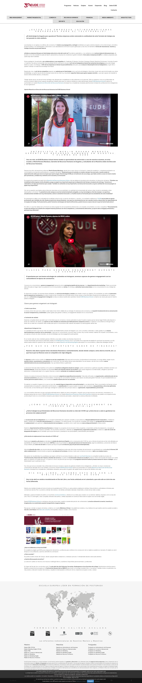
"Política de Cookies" (81, 681)
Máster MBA (27, 650)
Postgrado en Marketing (94, 650)
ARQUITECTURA (126, 17)
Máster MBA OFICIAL (29, 647)
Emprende (98, 5)
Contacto (114, 10)
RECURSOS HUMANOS (71, 17)
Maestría (68, 394)
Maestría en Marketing (62, 650)
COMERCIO (52, 17)
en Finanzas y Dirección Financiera (81, 394)
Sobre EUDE (113, 5)
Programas (67, 5)
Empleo (83, 5)
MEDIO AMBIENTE (107, 17)
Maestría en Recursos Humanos (64, 654)
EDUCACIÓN (80, 21)
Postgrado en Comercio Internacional (98, 649)
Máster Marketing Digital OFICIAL (32, 649)
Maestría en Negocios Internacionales (66, 649)
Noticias (76, 5)
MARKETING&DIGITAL (34, 17)
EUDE (99, 198)
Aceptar (90, 681)
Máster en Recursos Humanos (32, 657)
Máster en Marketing (29, 654)
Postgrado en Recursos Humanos (97, 654)
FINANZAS (89, 17)
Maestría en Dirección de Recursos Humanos (51, 83)
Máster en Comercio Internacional (33, 652)
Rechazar (97, 681)
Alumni (90, 5)
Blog (105, 5)
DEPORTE (62, 21)
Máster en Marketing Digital (31, 656)
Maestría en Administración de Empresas (67, 647)
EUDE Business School (62, 340)
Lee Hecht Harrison (85, 456)
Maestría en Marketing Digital (63, 652)
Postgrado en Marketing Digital (96, 652)
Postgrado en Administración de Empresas (99, 647)
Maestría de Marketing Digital (69, 342)
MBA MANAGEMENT (16, 17)
